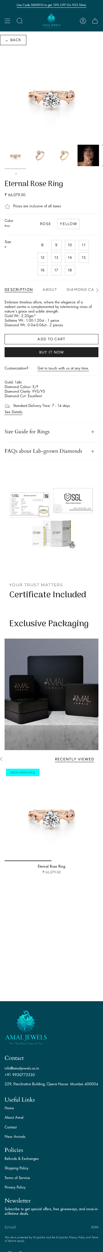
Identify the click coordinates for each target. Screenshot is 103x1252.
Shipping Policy (16, 1168)
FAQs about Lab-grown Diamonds (43, 451)
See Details (13, 412)
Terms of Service (17, 1178)
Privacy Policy (15, 1187)
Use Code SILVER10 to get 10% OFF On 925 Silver (51, 5)
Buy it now (51, 352)
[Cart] (95, 21)
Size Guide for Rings (27, 431)
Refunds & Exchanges (22, 1159)
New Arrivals (15, 1137)
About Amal (14, 1118)
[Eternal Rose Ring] (51, 814)
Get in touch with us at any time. (63, 368)
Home (9, 174)
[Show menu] (7, 21)
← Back (13, 40)
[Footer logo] (26, 1027)
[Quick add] (11, 854)
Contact (11, 1127)
